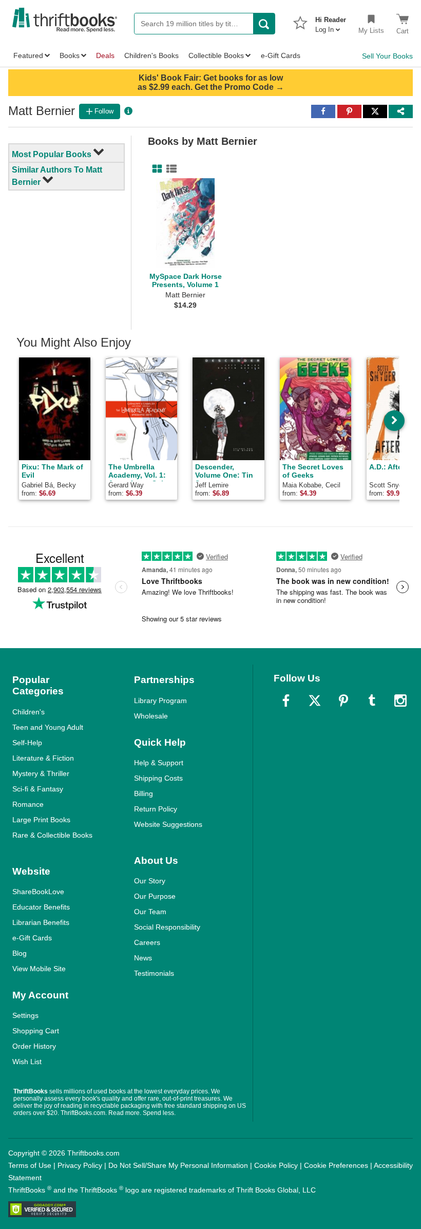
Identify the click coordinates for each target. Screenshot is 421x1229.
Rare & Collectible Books (52, 835)
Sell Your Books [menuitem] (387, 56)
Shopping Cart (35, 1031)
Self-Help (27, 743)
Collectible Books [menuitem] (216, 55)
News (143, 958)
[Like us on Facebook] (286, 700)
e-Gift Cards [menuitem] (280, 55)
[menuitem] (330, 21)
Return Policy (155, 809)
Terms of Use (29, 1165)
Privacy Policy (80, 1165)
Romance (28, 804)
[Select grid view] (155, 169)
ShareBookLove (38, 891)
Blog (19, 953)
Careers (147, 942)
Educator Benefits (41, 907)
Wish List (27, 1061)
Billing (143, 793)
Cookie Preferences (336, 1165)
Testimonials (154, 973)
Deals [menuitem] (105, 55)
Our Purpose (155, 896)
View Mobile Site (39, 969)
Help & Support (158, 763)
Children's (28, 712)
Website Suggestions (168, 824)
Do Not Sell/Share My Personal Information (178, 1165)
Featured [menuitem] (28, 55)
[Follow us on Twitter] (314, 700)
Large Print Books (41, 820)
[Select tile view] (169, 169)
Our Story (149, 881)
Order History (34, 1046)
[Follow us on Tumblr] (371, 700)
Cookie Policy (276, 1165)
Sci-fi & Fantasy (37, 789)
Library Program (160, 700)
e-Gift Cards (32, 938)
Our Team (150, 911)
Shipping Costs (158, 778)
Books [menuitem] (70, 55)
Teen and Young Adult (47, 727)
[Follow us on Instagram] (400, 700)
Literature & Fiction (43, 758)
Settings (25, 1015)
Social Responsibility (167, 927)
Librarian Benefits (40, 922)
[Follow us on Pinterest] (343, 700)
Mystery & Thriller (40, 773)
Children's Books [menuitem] (151, 55)
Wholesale (151, 716)
